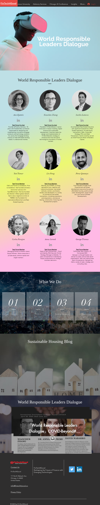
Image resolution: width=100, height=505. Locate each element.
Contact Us (15, 467)
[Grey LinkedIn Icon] (18, 120)
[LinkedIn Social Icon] (79, 469)
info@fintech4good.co (19, 486)
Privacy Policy (16, 492)
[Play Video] (52, 438)
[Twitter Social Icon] (72, 469)
